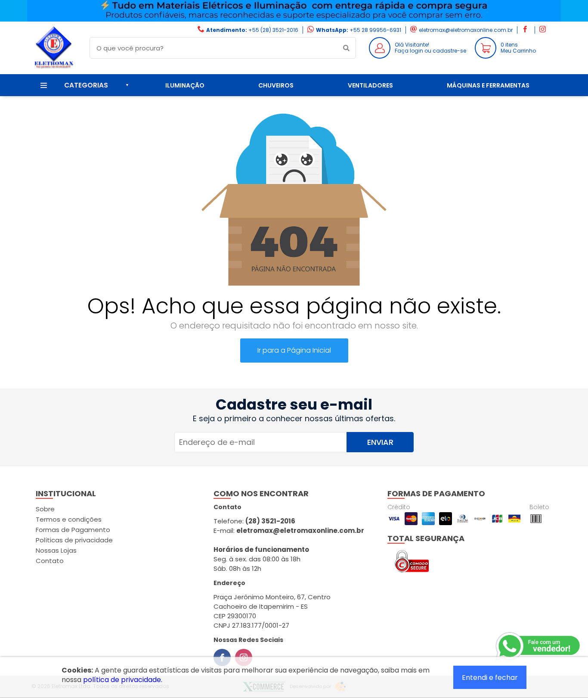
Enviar (380, 442)
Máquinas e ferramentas (488, 85)
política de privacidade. (122, 680)
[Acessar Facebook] (526, 30)
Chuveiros (276, 85)
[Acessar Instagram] (543, 30)
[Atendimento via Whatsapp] (538, 646)
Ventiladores (370, 85)
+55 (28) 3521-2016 (273, 30)
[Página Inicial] (54, 67)
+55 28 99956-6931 (375, 30)
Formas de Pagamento (73, 529)
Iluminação (184, 85)
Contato (50, 560)
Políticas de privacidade (74, 540)
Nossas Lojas (56, 550)
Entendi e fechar (490, 677)
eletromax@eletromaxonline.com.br (466, 30)
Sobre (45, 508)
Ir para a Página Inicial (294, 350)
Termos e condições (69, 519)
